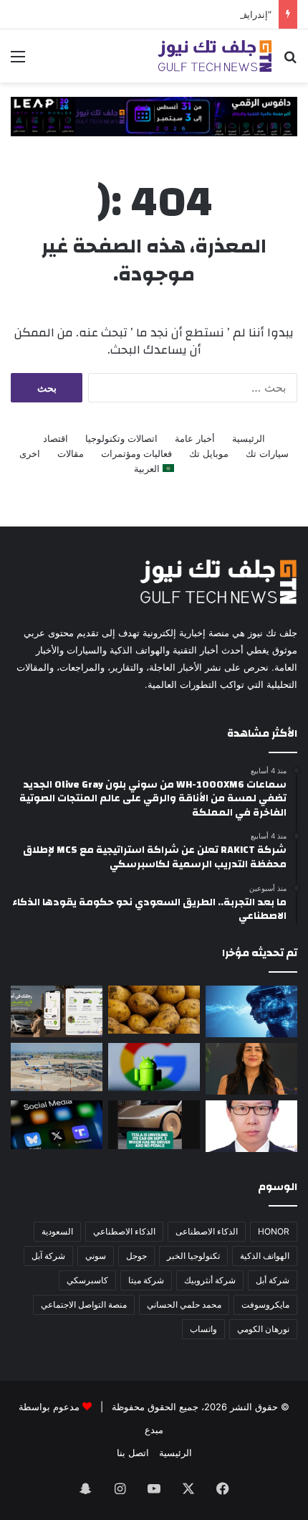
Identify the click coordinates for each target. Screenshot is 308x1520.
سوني (95, 1255)
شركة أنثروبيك (210, 1280)
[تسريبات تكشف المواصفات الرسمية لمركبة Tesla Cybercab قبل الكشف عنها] (154, 1124)
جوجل (136, 1255)
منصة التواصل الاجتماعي (84, 1304)
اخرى (29, 453)
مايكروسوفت (265, 1304)
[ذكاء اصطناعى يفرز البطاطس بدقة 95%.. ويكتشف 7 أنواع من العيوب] (154, 1010)
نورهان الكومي (263, 1328)
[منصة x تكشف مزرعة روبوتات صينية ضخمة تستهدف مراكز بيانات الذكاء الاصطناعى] (56, 1124)
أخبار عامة (195, 438)
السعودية (57, 1231)
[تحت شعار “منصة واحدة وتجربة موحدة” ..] (251, 1069)
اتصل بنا (133, 1452)
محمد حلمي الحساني (184, 1304)
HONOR (273, 1231)
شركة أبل (272, 1280)
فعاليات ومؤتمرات (136, 453)
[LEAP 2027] (154, 115)
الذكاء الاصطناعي (124, 1231)
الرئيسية (248, 438)
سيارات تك (267, 453)
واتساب (203, 1328)
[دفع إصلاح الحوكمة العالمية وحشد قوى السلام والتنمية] (251, 1126)
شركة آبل (48, 1255)
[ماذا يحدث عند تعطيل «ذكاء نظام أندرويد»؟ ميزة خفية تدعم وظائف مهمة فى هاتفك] (154, 1067)
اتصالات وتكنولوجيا (121, 438)
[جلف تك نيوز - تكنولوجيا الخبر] (215, 55)
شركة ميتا (146, 1280)
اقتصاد (55, 438)
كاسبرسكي (87, 1280)
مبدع (154, 1429)
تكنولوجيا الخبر (193, 1255)
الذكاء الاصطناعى (206, 1231)
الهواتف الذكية (264, 1255)
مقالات (70, 453)
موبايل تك (208, 453)
